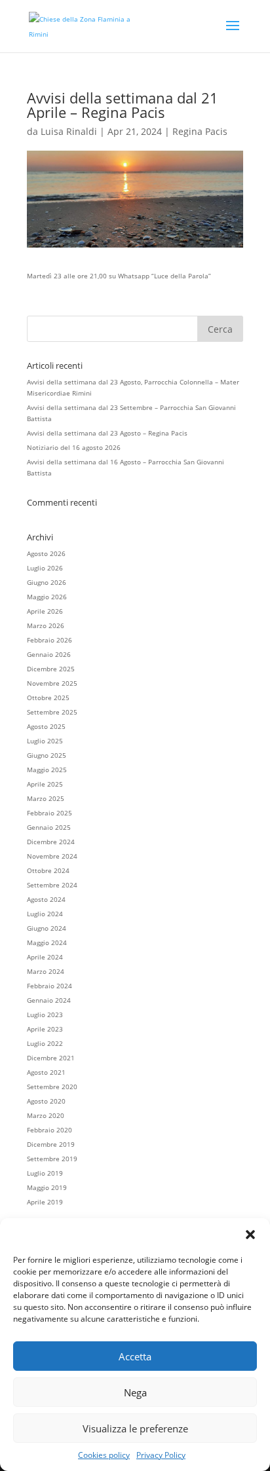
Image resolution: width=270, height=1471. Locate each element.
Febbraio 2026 (49, 639)
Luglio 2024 (45, 913)
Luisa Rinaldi (69, 131)
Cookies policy (104, 1455)
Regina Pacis (199, 131)
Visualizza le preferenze (135, 1428)
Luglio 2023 (45, 1014)
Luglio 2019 (45, 1173)
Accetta (135, 1356)
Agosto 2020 (46, 1101)
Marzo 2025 (45, 798)
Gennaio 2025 (49, 827)
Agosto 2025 (46, 726)
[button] (250, 1234)
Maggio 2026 (47, 596)
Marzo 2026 (45, 625)
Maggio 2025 (47, 769)
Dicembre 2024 (51, 841)
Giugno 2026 (46, 582)
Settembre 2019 (52, 1158)
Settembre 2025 (52, 712)
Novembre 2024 (52, 856)
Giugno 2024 (46, 928)
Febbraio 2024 (49, 985)
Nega (135, 1392)
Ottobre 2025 (48, 697)
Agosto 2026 (46, 553)
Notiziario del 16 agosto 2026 (74, 447)
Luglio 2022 (45, 1043)
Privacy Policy (160, 1455)
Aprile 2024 (45, 956)
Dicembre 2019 (51, 1144)
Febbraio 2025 (49, 812)
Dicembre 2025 (51, 668)
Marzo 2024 (45, 971)
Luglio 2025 (45, 740)
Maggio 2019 (47, 1187)
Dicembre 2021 (51, 1057)
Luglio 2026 (45, 567)
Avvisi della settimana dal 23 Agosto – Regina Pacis (107, 433)
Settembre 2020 (52, 1086)
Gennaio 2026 (49, 654)
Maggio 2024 (47, 942)
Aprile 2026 (45, 611)
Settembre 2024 (52, 884)
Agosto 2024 (46, 899)
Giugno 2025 (46, 755)
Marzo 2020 (45, 1115)
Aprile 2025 (45, 784)
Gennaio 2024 (49, 1000)
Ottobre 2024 (48, 870)
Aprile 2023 (45, 1028)
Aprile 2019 (45, 1201)
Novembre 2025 (52, 683)
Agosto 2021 (46, 1072)
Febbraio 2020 (49, 1129)
